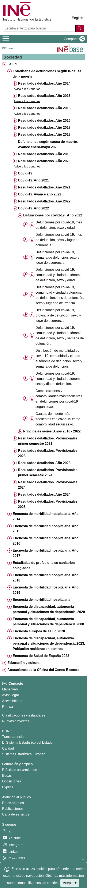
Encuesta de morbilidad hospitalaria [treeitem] (41, 599)
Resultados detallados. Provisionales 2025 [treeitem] (47, 504)
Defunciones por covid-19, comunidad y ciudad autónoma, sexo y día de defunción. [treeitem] (58, 379)
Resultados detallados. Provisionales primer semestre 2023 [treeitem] (47, 440)
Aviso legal (10, 695)
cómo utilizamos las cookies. (37, 883)
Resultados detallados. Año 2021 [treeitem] (44, 187)
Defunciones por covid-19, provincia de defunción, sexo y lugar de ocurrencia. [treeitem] (58, 315)
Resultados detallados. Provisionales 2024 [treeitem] (47, 484)
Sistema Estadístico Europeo (23, 754)
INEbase (7, 48)
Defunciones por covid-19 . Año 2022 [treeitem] (52, 215)
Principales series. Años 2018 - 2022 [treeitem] (52, 431)
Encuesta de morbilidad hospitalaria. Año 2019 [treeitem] (46, 589)
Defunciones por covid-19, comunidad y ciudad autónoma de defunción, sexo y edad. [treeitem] (58, 275)
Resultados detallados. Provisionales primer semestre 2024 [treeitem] (47, 472)
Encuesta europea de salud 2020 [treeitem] (39, 631)
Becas (7, 775)
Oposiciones (11, 781)
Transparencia (13, 737)
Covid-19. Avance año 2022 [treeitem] (39, 194)
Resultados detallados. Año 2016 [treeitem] (44, 120)
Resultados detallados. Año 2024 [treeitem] (44, 494)
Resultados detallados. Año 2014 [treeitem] (44, 83)
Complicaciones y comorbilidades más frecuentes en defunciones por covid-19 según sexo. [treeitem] (58, 398)
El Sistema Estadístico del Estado (27, 742)
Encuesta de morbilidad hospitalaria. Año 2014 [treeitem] (46, 516)
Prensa (7, 706)
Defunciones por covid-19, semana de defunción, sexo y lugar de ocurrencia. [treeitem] (57, 257)
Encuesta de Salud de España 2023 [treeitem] (41, 656)
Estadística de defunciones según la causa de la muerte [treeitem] (47, 73)
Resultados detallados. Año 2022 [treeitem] (44, 201)
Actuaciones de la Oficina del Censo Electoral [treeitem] (43, 670)
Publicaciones (12, 808)
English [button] (77, 18)
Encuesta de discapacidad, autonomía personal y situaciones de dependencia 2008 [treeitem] (48, 621)
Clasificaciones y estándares (23, 715)
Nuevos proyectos (15, 721)
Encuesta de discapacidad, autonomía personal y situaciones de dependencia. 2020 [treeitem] (49, 609)
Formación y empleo (17, 764)
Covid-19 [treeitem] (25, 173)
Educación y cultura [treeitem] (23, 663)
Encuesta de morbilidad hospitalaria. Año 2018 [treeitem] (46, 577)
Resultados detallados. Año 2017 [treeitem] (44, 127)
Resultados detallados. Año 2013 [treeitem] (44, 108)
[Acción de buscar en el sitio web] (79, 28)
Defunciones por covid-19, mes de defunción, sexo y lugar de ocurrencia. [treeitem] (58, 240)
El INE (7, 731)
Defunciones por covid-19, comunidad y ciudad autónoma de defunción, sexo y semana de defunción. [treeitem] (59, 335)
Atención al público (16, 797)
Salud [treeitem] (12, 64)
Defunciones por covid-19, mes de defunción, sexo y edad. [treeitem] (58, 224)
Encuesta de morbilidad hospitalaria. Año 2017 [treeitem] (46, 553)
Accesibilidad (12, 701)
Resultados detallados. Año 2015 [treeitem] (44, 96)
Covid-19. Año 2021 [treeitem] (33, 180)
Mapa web (10, 689)
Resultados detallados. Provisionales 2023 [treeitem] (47, 453)
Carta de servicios (15, 814)
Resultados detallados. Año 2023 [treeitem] (44, 463)
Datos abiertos (13, 803)
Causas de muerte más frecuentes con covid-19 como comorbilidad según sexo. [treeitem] (57, 419)
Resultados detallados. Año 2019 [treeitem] (44, 154)
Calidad (8, 748)
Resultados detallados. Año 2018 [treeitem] (44, 134)
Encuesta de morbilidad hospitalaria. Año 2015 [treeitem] (46, 528)
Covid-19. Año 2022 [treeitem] (33, 208)
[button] (73, 39)
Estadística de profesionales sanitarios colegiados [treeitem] (44, 565)
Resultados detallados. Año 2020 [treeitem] (44, 161)
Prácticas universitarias (19, 770)
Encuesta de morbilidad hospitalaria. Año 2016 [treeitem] (46, 540)
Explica (7, 787)
